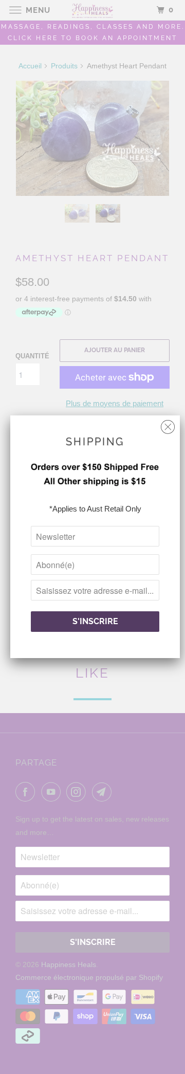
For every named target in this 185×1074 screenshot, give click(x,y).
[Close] (168, 424)
